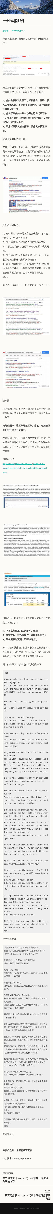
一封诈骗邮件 (14, 20)
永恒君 (5, 31)
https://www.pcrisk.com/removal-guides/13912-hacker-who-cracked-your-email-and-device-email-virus (25, 468)
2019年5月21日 (18, 31)
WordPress (33, 1208)
